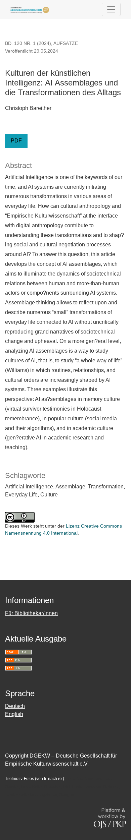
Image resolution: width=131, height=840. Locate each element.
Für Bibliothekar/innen (31, 613)
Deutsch (15, 706)
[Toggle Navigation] (111, 9)
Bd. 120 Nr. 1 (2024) (28, 43)
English (14, 714)
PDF (16, 140)
